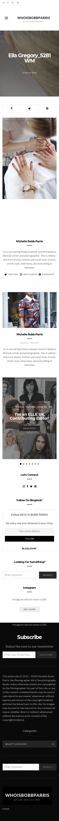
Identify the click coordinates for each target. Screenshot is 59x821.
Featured (31, 407)
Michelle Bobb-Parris (29, 241)
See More (30, 609)
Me (50, 407)
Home (6, 809)
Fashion (19, 407)
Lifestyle (42, 407)
